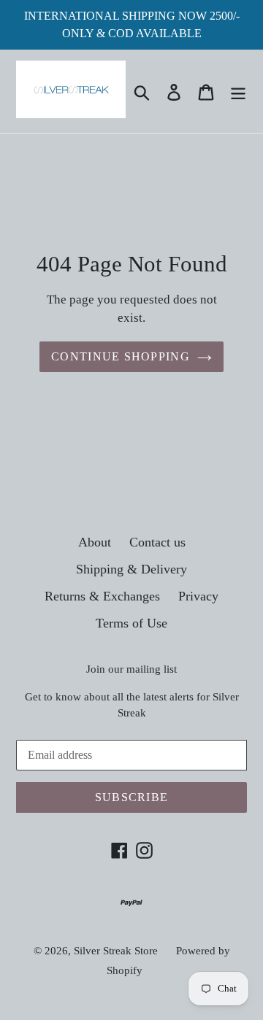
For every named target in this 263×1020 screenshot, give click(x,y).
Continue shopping (120, 356)
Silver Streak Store (116, 951)
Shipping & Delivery (131, 569)
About (94, 542)
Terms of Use (131, 623)
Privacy (198, 596)
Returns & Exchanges (102, 596)
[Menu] (238, 91)
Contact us (157, 542)
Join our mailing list (131, 669)
